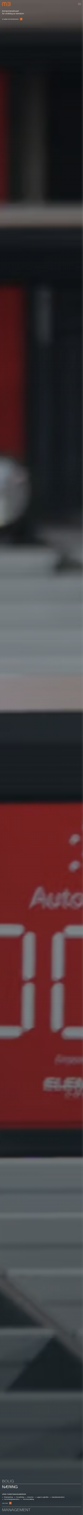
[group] (41, 1494)
